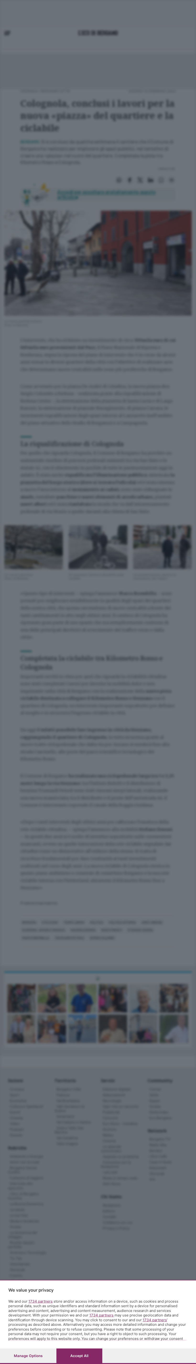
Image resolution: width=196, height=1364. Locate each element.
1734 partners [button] (40, 1301)
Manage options (28, 1355)
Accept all (79, 1355)
